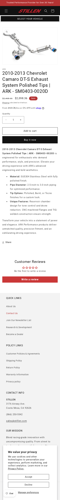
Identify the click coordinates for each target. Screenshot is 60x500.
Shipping (5, 102)
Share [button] (8, 242)
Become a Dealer (14, 334)
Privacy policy (13, 381)
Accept (28, 476)
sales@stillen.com (16, 421)
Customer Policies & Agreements (23, 353)
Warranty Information (17, 374)
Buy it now (30, 139)
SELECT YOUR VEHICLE (30, 19)
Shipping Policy (14, 360)
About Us (11, 306)
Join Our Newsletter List (18, 320)
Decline (28, 484)
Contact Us (12, 313)
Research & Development (19, 327)
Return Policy (13, 367)
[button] (6, 11)
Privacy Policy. (16, 468)
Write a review (29, 279)
